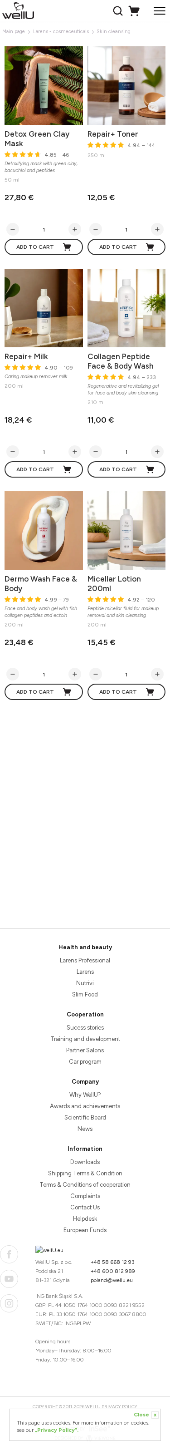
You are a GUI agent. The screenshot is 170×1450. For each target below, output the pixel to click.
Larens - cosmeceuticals (61, 32)
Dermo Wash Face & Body (41, 583)
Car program (85, 1061)
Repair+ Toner (112, 133)
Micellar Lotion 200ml (114, 583)
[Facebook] (9, 1254)
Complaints (85, 1196)
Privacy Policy (119, 1407)
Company (85, 1081)
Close (145, 1414)
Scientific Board (85, 1117)
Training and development (85, 1039)
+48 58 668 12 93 (113, 1262)
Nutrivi (85, 983)
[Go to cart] (135, 11)
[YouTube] (9, 1279)
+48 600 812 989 (113, 1271)
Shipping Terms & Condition (85, 1173)
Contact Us (85, 1207)
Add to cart (35, 247)
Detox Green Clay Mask (37, 138)
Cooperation (85, 1014)
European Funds (85, 1230)
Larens (85, 971)
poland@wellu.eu (112, 1280)
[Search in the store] (119, 11)
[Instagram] (9, 1303)
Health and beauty (85, 947)
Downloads (85, 1162)
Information (85, 1148)
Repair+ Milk (26, 356)
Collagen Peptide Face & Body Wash (120, 361)
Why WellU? (85, 1094)
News (85, 1128)
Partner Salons (85, 1050)
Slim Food (85, 994)
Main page (13, 32)
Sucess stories (85, 1027)
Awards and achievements (85, 1106)
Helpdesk (85, 1218)
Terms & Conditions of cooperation (85, 1184)
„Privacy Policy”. (56, 1430)
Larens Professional (85, 960)
